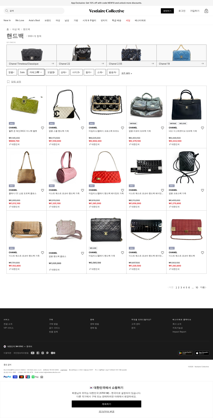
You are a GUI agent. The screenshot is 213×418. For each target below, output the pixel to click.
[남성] (71, 20)
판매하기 (167, 10)
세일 (128, 20)
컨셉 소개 (8, 324)
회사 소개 (177, 324)
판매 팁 (93, 328)
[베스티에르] (148, 20)
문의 (133, 328)
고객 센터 (135, 324)
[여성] (62, 20)
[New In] (13, 20)
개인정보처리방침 (21, 353)
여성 (58, 20)
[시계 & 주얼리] (98, 20)
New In (7, 20)
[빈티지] (110, 20)
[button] (206, 11)
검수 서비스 (54, 328)
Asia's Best (34, 20)
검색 (12, 10)
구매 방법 (53, 324)
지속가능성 (178, 328)
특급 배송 (116, 20)
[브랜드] (53, 20)
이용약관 (7, 353)
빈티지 (104, 20)
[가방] (80, 20)
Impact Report (179, 332)
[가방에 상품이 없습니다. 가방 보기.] (206, 11)
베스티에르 (140, 20)
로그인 (182, 10)
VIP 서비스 (8, 328)
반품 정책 (53, 332)
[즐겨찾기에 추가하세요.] (42, 128)
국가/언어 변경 (106, 411)
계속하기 (106, 404)
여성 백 (16, 29)
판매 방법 (94, 324)
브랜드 (48, 20)
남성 (67, 20)
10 (197, 287)
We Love (19, 20)
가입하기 (194, 10)
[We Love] (26, 20)
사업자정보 (63, 370)
